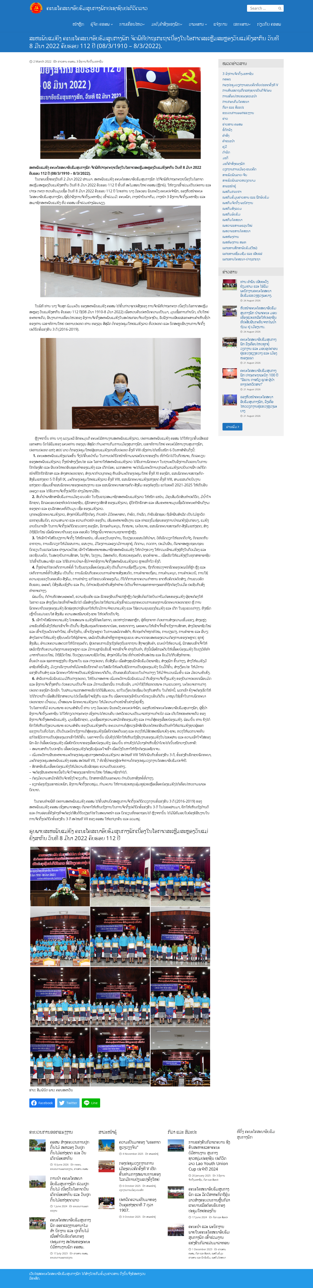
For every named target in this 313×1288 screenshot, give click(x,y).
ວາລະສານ (197, 24)
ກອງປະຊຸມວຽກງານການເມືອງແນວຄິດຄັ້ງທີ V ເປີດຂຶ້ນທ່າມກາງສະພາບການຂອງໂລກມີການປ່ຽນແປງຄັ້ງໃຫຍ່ (140, 1171)
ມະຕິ (225, 157)
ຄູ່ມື (224, 146)
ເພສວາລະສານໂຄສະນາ (236, 231)
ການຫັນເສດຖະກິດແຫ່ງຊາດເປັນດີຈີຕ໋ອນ (247, 90)
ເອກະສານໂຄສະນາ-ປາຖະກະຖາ (241, 259)
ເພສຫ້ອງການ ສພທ (234, 242)
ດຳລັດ (226, 152)
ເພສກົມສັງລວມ (232, 208)
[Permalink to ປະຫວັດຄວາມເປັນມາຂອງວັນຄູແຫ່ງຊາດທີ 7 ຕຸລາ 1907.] (107, 1202)
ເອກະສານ (240, 24)
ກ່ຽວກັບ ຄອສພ (269, 24)
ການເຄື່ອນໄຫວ (131, 24)
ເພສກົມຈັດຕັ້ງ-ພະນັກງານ (237, 202)
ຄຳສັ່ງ (225, 135)
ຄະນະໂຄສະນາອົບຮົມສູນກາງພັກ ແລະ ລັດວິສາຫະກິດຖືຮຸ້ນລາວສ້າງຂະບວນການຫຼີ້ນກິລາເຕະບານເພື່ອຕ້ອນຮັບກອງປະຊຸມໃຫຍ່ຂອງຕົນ (209, 1199)
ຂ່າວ (225, 118)
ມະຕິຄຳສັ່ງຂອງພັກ (233, 163)
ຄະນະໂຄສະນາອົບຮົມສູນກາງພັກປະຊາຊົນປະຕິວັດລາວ (97, 8)
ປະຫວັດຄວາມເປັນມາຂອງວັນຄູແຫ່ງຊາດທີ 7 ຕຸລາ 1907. (137, 1205)
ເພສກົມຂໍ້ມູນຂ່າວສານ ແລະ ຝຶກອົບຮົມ (245, 197)
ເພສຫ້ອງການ (230, 236)
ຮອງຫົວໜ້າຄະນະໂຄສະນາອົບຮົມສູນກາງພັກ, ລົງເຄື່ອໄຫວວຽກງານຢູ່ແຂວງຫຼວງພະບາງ (258, 403)
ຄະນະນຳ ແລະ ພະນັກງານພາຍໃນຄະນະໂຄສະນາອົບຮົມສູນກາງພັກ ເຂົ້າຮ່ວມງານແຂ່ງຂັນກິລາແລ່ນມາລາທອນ (209, 1234)
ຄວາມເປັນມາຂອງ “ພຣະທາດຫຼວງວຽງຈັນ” (140, 1144)
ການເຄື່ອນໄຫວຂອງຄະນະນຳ (239, 96)
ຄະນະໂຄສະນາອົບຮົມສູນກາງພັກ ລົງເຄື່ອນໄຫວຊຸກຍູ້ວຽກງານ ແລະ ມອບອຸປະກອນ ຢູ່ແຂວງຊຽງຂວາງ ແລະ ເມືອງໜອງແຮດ (259, 348)
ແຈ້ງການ (220, 24)
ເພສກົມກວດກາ (232, 191)
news (226, 79)
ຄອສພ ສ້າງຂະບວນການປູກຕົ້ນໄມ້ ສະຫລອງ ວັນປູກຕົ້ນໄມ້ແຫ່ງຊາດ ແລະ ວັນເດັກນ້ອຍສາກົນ (69, 1150)
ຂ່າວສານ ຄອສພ (66, 61)
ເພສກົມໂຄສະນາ (232, 219)
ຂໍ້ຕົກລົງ (227, 129)
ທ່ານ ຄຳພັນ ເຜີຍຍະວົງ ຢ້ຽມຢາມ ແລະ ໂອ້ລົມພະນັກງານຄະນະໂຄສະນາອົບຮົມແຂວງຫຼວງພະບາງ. (256, 288)
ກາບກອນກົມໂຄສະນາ (235, 101)
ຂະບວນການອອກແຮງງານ (238, 112)
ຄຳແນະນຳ (228, 141)
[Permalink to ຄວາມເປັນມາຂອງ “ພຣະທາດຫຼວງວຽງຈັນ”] (107, 1145)
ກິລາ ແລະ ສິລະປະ (233, 107)
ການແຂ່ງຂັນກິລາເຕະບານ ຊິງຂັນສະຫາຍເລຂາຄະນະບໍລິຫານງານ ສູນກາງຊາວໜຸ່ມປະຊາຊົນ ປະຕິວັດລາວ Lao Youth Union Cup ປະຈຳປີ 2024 (209, 1155)
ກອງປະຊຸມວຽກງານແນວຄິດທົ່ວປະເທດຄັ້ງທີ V (250, 84)
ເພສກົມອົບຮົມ (231, 214)
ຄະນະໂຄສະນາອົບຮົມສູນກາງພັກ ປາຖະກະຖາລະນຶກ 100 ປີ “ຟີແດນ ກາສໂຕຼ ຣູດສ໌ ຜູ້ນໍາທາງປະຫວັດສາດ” (259, 377)
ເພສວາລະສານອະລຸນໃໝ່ (237, 225)
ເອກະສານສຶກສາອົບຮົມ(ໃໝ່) (239, 247)
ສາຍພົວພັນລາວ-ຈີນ (234, 174)
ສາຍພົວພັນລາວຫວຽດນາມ (238, 180)
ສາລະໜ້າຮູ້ (229, 186)
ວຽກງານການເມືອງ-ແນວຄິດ (239, 169)
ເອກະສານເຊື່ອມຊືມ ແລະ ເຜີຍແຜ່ (242, 253)
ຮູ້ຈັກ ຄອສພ (101, 24)
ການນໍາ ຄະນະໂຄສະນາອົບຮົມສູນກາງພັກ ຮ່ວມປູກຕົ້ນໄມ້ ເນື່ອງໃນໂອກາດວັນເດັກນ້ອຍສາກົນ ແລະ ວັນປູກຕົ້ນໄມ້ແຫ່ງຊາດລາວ (70, 1189)
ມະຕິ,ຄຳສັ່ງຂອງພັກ (165, 24)
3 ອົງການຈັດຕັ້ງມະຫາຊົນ (90, 61)
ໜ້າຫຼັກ (78, 24)
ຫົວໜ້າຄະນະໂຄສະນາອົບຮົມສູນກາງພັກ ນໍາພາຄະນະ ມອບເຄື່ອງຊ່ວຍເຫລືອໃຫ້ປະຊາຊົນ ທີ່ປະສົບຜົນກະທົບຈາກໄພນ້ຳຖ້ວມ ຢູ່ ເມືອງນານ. (258, 317)
